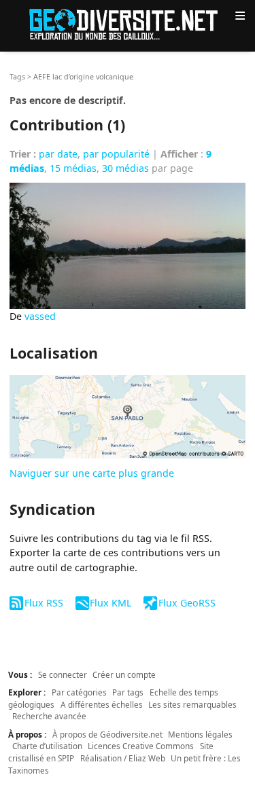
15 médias (73, 168)
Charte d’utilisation (47, 745)
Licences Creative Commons (141, 745)
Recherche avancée (49, 715)
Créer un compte (124, 674)
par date (58, 153)
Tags (17, 77)
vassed (40, 316)
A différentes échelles (102, 704)
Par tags (127, 692)
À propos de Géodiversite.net (107, 734)
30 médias (125, 168)
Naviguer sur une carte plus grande (92, 473)
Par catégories (79, 692)
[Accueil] (128, 23)
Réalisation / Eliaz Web (122, 758)
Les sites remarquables (192, 704)
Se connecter (62, 674)
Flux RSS (43, 602)
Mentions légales (200, 734)
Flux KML (110, 602)
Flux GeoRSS (186, 602)
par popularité (116, 153)
